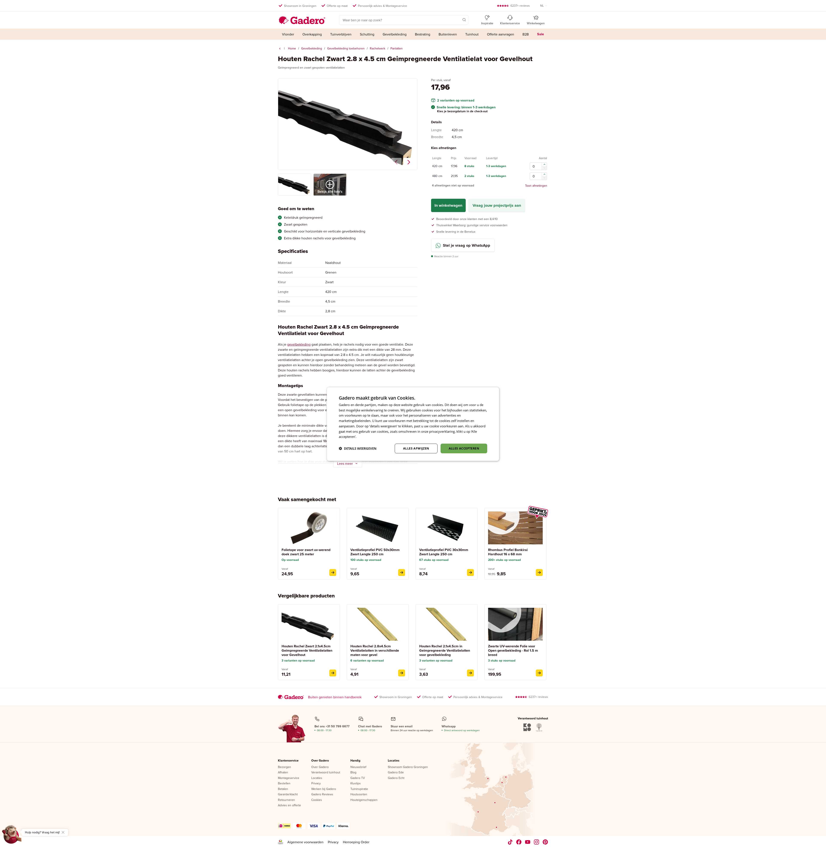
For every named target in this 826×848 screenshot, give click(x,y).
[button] (458, 19)
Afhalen (283, 772)
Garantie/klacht (288, 794)
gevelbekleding (299, 344)
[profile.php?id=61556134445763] (519, 842)
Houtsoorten (358, 794)
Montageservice (288, 778)
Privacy (316, 783)
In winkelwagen (448, 205)
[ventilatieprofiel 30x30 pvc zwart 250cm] (470, 572)
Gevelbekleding (311, 48)
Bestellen (284, 783)
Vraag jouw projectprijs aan (497, 205)
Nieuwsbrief (358, 767)
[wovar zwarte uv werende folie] (539, 672)
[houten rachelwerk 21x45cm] (470, 672)
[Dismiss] (63, 832)
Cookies (316, 800)
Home (292, 48)
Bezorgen (284, 767)
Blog (353, 772)
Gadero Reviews (322, 794)
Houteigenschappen (364, 800)
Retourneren (286, 800)
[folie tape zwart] (332, 572)
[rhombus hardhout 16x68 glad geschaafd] (539, 572)
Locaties (316, 778)
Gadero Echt (396, 778)
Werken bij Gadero (323, 789)
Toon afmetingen (536, 186)
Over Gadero (320, 761)
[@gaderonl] (510, 842)
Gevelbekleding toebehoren (346, 48)
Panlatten (396, 48)
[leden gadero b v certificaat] (280, 842)
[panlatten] (280, 49)
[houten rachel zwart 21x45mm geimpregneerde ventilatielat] (332, 672)
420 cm (437, 166)
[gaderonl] (536, 842)
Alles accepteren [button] (464, 448)
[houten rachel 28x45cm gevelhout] (401, 672)
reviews (520, 5)
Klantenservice (288, 761)
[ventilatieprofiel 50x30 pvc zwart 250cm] (401, 572)
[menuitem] (288, 34)
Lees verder (365, 436)
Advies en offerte (289, 805)
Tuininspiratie (359, 789)
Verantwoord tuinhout (325, 772)
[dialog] (413, 424)
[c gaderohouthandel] (527, 842)
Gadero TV (357, 778)
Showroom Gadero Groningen (408, 767)
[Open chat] (12, 836)
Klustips (355, 783)
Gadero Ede (396, 772)
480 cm (437, 176)
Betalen (283, 789)
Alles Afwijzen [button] (416, 448)
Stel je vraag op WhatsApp (466, 245)
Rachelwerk (377, 48)
